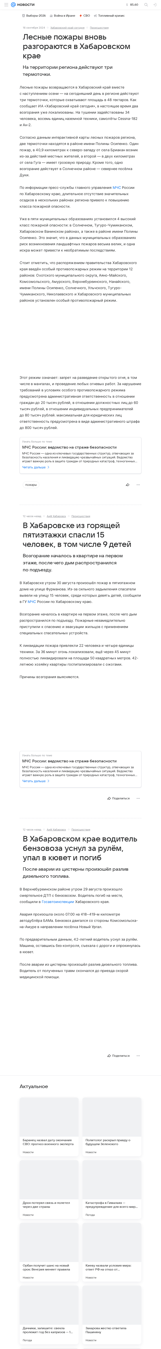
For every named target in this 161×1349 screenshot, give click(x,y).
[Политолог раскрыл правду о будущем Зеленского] (111, 1126)
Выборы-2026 (36, 15)
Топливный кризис (111, 15)
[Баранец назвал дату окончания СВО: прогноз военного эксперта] (49, 1126)
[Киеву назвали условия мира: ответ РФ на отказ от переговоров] (111, 1252)
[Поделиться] (128, 485)
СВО (86, 15)
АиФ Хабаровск (56, 516)
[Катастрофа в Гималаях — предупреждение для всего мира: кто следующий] (111, 1189)
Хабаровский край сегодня (67, 27)
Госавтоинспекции (58, 902)
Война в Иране (64, 15)
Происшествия (99, 27)
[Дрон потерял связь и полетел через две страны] (49, 1189)
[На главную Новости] (25, 4)
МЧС (117, 187)
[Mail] (13, 4)
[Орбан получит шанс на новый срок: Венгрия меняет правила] (49, 1252)
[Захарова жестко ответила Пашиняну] (111, 1315)
